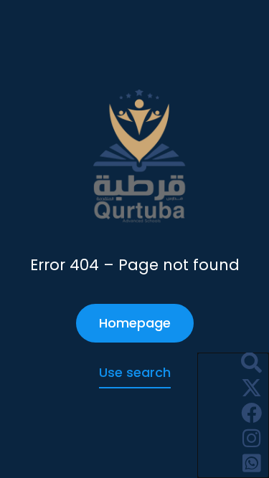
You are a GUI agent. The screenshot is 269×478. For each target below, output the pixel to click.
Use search (135, 372)
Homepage (135, 323)
